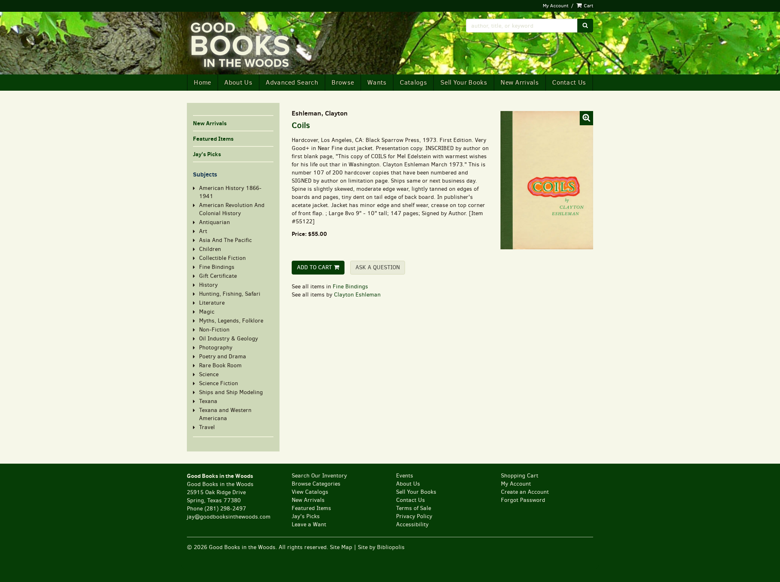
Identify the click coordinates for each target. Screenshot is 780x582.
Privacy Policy (414, 516)
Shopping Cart (519, 476)
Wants (377, 82)
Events (404, 476)
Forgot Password (523, 500)
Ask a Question (377, 267)
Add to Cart (314, 267)
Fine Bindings (350, 286)
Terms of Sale (413, 508)
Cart (588, 5)
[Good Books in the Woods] (285, 45)
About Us (238, 82)
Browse (343, 82)
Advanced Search (292, 82)
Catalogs (413, 82)
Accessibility (412, 524)
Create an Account (525, 492)
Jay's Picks (207, 154)
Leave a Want (309, 524)
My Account (555, 5)
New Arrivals (519, 82)
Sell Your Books (463, 82)
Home (202, 82)
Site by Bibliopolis (381, 547)
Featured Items (213, 139)
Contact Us (569, 82)
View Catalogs (310, 492)
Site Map (341, 547)
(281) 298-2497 (225, 508)
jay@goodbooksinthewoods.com (229, 517)
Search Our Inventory (319, 476)
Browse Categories (316, 484)
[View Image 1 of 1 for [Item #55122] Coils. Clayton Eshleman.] (546, 180)
